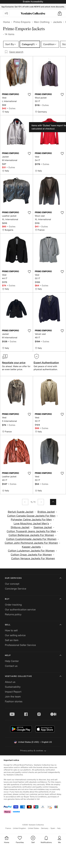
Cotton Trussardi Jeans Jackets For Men (31, 531)
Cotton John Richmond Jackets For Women (31, 543)
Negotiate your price (13, 362)
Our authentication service (20, 609)
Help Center (12, 661)
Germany (44, 828)
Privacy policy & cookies (31, 750)
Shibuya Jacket (20, 527)
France (8, 828)
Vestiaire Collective (18, 676)
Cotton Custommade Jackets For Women (31, 539)
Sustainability (13, 687)
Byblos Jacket (46, 512)
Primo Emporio (21, 22)
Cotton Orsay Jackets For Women (31, 555)
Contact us (11, 666)
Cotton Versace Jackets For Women (33, 558)
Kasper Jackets (31, 547)
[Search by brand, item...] (6, 13)
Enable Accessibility (33, 1)
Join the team (13, 696)
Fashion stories (13, 701)
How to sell (11, 630)
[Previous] (25, 502)
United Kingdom (19, 828)
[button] (60, 13)
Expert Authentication (46, 362)
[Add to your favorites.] (29, 94)
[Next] (41, 502)
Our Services (13, 578)
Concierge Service (15, 588)
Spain (52, 828)
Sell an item (11, 640)
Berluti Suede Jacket (20, 512)
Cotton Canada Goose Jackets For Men (31, 516)
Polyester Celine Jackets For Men (31, 520)
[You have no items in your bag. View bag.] (60, 13)
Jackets (57, 22)
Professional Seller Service (20, 645)
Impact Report (13, 691)
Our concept (12, 584)
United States (33, 828)
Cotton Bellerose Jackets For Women (31, 535)
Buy (7, 599)
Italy (59, 828)
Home (6, 22)
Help (8, 655)
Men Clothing (42, 22)
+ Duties (11, 108)
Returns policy (13, 614)
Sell (8, 624)
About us (10, 682)
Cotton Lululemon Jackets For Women (31, 551)
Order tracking (13, 604)
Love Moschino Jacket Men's (31, 523)
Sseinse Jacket (42, 527)
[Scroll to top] (53, 502)
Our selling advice (15, 635)
